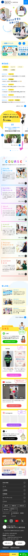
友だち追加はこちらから (10, 341)
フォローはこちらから (10, 438)
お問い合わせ (8, 543)
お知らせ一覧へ (20, 106)
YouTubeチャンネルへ (14, 405)
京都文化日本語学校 (15, 547)
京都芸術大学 (6, 547)
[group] (10, 51)
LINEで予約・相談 (24, 554)
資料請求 (20, 543)
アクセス (5, 501)
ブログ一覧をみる (19, 317)
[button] (19, 43)
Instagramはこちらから (14, 425)
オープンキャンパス (5, 554)
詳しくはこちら (14, 145)
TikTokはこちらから (14, 375)
